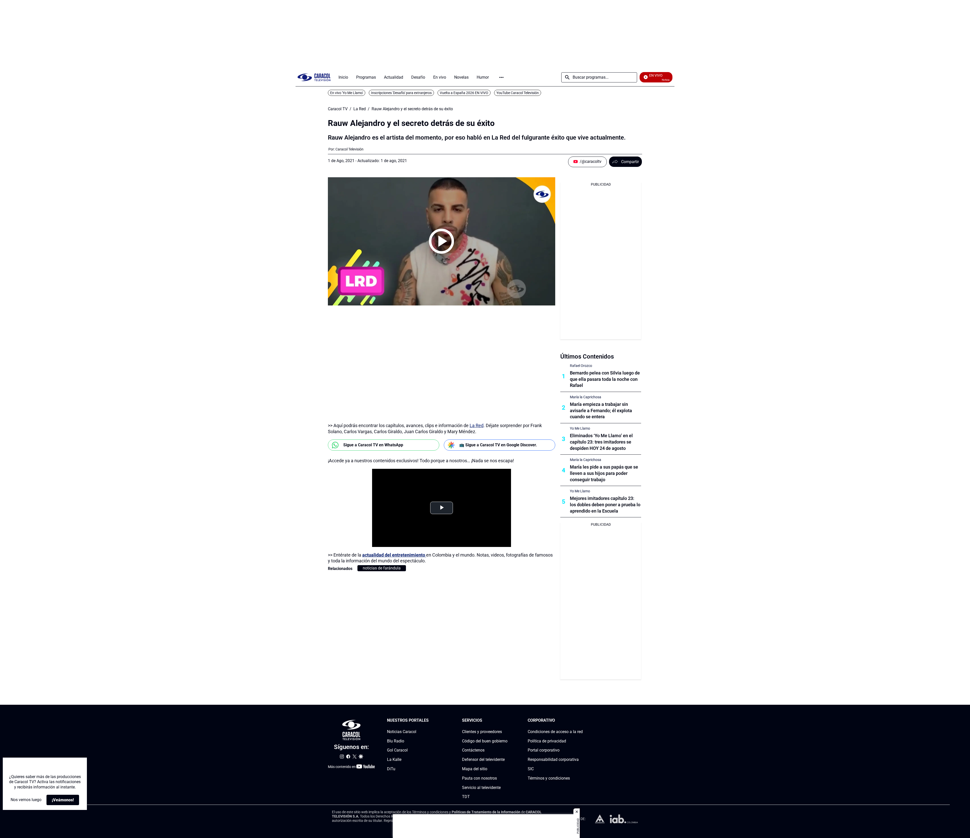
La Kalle (394, 759)
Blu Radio (395, 741)
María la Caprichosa (585, 397)
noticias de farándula (382, 568)
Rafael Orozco (581, 366)
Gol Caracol (397, 750)
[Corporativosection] (581, 720)
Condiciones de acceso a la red (555, 731)
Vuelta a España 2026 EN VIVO (464, 93)
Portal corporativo (544, 750)
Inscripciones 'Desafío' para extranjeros (401, 93)
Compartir (630, 161)
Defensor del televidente (483, 759)
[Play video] (441, 241)
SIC (531, 768)
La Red (359, 109)
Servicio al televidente (481, 787)
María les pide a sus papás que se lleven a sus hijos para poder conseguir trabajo (604, 473)
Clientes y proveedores (482, 731)
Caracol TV (338, 109)
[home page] (314, 77)
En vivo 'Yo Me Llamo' (346, 93)
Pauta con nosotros (479, 778)
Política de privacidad (547, 741)
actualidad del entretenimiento (394, 555)
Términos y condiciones (549, 778)
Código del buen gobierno (484, 741)
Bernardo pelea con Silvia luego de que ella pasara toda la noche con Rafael (605, 379)
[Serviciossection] (505, 720)
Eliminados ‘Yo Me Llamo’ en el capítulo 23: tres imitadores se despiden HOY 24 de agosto (601, 442)
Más (501, 77)
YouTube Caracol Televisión (517, 93)
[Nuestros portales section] (430, 720)
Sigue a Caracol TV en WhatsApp (373, 445)
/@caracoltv (590, 161)
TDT (466, 797)
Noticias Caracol (401, 731)
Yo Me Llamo (580, 428)
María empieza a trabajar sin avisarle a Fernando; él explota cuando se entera (601, 411)
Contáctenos (473, 750)
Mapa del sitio (474, 768)
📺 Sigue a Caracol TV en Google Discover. (498, 445)
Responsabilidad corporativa (553, 759)
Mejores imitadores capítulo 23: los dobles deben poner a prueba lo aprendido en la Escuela (605, 505)
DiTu (391, 768)
